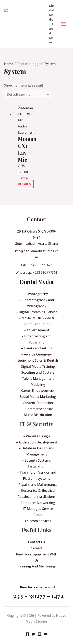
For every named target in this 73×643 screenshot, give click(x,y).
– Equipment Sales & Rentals (37, 360)
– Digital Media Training (36, 366)
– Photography (36, 294)
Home (9, 63)
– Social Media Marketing (36, 396)
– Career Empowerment (36, 390)
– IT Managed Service (36, 508)
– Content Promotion (36, 403)
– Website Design (36, 436)
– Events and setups (36, 348)
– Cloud (36, 514)
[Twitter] (33, 634)
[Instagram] (39, 634)
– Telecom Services (36, 521)
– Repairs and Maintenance (36, 484)
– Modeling (36, 384)
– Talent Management (36, 378)
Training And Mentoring (36, 566)
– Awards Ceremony (36, 354)
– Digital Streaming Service (36, 312)
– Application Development (36, 442)
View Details (24, 181)
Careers (36, 548)
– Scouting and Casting (36, 372)
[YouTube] (45, 634)
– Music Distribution (36, 415)
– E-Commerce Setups (36, 409)
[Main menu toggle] (63, 23)
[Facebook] (27, 634)
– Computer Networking (36, 502)
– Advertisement (36, 330)
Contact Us (36, 542)
